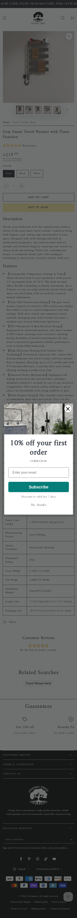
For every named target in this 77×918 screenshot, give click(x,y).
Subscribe (38, 487)
